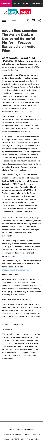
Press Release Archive (25, 429)
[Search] (28, 20)
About (11, 429)
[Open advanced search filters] (33, 20)
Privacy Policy (33, 439)
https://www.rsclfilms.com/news (15, 270)
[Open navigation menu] (4, 20)
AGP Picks (5, 3)
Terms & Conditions (32, 434)
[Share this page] (39, 20)
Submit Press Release (12, 434)
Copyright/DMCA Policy (14, 439)
